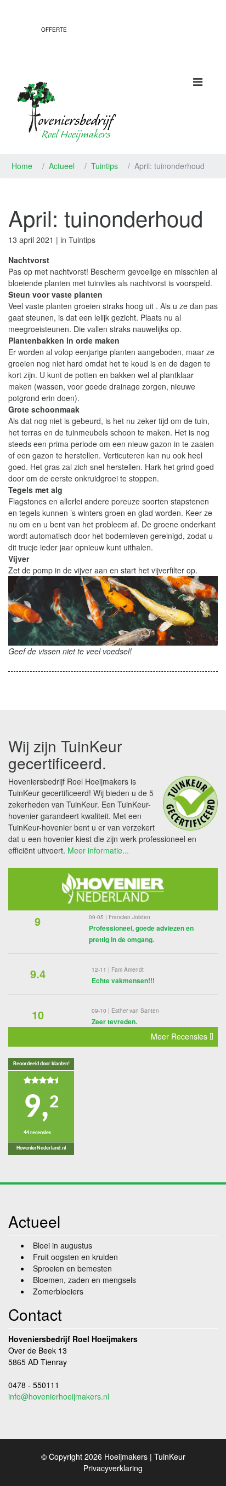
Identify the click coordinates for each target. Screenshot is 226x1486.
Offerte (54, 29)
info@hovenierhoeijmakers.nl (58, 1396)
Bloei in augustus (62, 1245)
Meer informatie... (98, 850)
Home (22, 165)
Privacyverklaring (113, 1467)
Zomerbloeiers (58, 1291)
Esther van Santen (135, 1010)
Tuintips (104, 165)
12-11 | (101, 969)
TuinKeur (169, 1456)
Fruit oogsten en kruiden (75, 1256)
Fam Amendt (127, 969)
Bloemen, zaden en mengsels (84, 1279)
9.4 (38, 974)
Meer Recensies (180, 1036)
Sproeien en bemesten (72, 1268)
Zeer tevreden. (114, 1021)
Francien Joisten (129, 917)
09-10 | (101, 1010)
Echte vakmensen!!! (123, 980)
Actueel (62, 165)
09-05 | (99, 917)
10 (38, 1015)
